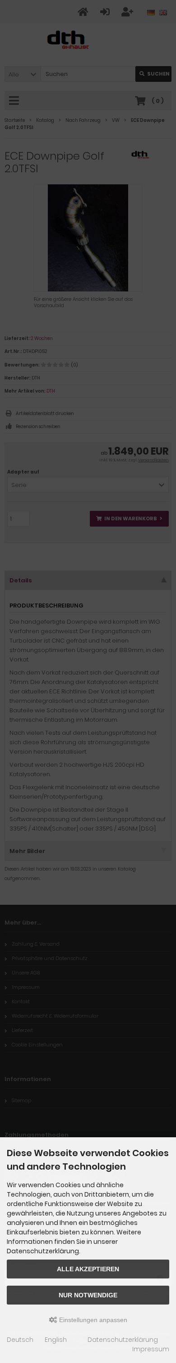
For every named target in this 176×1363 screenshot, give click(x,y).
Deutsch (20, 1339)
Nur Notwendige (88, 1295)
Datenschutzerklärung (123, 1339)
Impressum (150, 1349)
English (56, 1339)
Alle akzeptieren (88, 1269)
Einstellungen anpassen (92, 1319)
